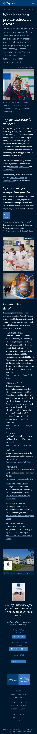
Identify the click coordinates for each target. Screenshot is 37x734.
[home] (9, 2)
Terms (8, 731)
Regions (18, 697)
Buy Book (18, 637)
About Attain (18, 717)
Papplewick (24, 167)
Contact (18, 720)
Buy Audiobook (18, 649)
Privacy (13, 731)
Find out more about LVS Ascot (18, 462)
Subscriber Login (18, 709)
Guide (18, 691)
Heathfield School (17, 177)
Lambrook (13, 167)
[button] (32, 2)
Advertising (18, 714)
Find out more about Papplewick (19, 479)
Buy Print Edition (18, 706)
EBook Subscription (18, 702)
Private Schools (18, 694)
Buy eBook (18, 661)
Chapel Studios (27, 731)
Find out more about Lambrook (19, 445)
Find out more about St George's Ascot (18, 231)
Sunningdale (8, 170)
